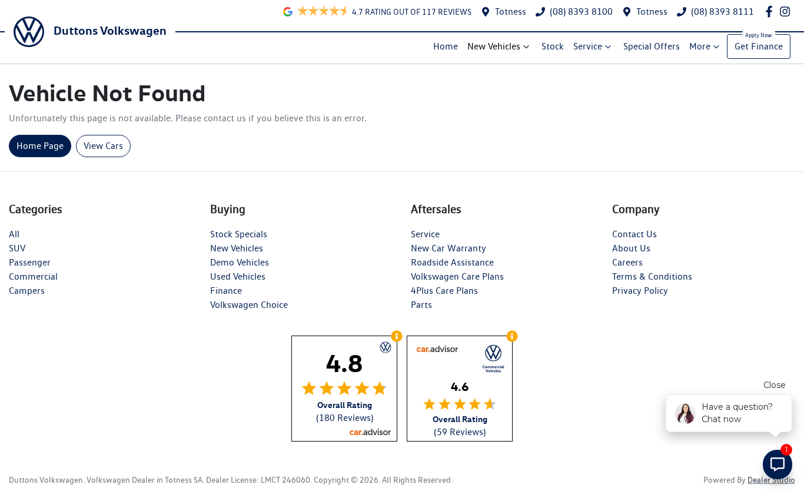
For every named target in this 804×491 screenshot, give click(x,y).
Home (445, 46)
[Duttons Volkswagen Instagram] (787, 11)
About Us (631, 248)
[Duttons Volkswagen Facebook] (771, 11)
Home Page (40, 145)
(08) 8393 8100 (581, 11)
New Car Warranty (448, 248)
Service (587, 46)
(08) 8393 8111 (722, 11)
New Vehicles (493, 46)
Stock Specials (238, 234)
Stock (552, 46)
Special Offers (651, 46)
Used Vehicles (237, 276)
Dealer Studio (771, 480)
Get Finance (759, 46)
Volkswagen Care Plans (457, 276)
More (699, 46)
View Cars (103, 145)
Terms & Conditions (652, 276)
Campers (27, 290)
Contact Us (634, 234)
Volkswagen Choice (249, 304)
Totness (510, 11)
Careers (627, 262)
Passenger (30, 262)
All (14, 234)
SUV (17, 248)
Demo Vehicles (239, 262)
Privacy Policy (640, 290)
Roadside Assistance (452, 262)
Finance (226, 290)
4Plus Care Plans (444, 290)
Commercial (33, 276)
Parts (421, 304)
